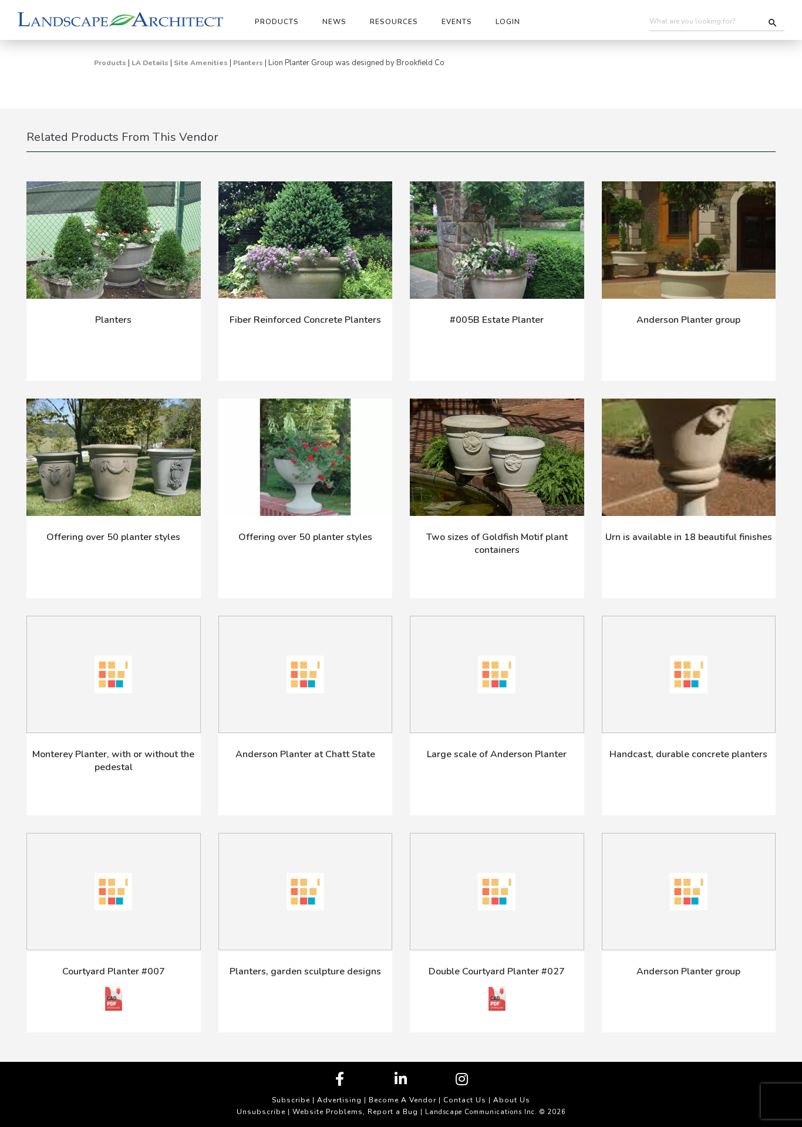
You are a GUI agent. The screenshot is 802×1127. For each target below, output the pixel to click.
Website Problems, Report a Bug (355, 1111)
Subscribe (291, 1100)
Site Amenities (201, 63)
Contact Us (464, 1100)
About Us (511, 1100)
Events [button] (457, 21)
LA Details (150, 63)
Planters (248, 63)
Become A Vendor (402, 1100)
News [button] (334, 21)
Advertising (339, 1100)
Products (110, 63)
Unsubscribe (261, 1111)
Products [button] (277, 21)
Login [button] (508, 21)
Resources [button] (394, 21)
